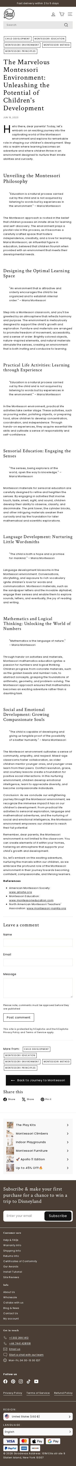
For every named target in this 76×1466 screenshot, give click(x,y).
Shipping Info (12, 1250)
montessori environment (22, 45)
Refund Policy (63, 1393)
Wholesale (10, 1297)
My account (11, 1318)
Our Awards (11, 1266)
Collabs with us (13, 1302)
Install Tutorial (12, 1271)
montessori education (49, 38)
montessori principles (20, 51)
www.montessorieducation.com (31, 900)
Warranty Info (12, 1245)
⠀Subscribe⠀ (58, 1216)
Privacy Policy (11, 1032)
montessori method (57, 45)
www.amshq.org (20, 892)
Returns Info (11, 1256)
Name (7, 934)
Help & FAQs (11, 1240)
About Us (9, 1292)
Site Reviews (11, 1277)
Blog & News (11, 1308)
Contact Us (10, 1313)
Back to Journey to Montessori (40, 1080)
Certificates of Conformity (20, 1261)
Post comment (19, 1017)
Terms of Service (36, 1032)
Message (9, 974)
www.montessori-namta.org (46, 908)
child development (17, 38)
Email (7, 954)
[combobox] (38, 25)
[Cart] (53, 14)
